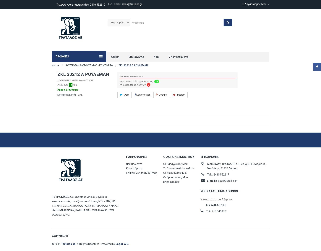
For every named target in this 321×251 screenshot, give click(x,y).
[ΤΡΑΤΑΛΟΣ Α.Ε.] (70, 30)
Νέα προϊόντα (134, 163)
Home (55, 65)
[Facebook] (317, 67)
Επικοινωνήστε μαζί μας (141, 172)
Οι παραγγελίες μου (175, 163)
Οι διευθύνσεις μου (175, 172)
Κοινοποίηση (143, 94)
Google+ (163, 94)
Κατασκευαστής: (67, 94)
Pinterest (180, 94)
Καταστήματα (134, 168)
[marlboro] (71, 171)
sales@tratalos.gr (226, 180)
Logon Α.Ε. (122, 243)
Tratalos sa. (69, 243)
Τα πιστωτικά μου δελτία (178, 168)
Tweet (125, 94)
